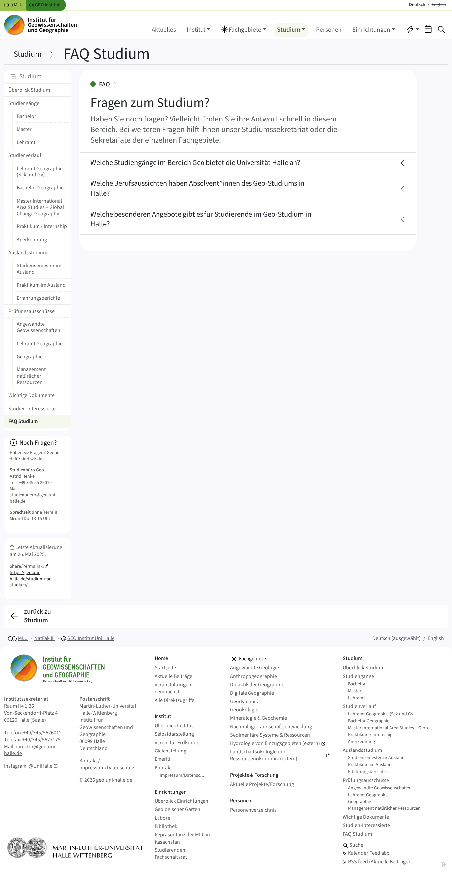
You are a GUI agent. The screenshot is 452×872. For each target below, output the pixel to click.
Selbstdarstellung (174, 734)
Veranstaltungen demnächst (173, 688)
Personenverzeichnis (253, 810)
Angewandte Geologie (254, 667)
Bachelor (26, 116)
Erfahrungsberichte (38, 298)
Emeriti (162, 759)
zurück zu (37, 616)
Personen (329, 29)
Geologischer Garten (177, 809)
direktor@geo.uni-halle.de (30, 750)
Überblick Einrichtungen (181, 801)
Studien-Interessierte (32, 408)
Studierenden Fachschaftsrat (171, 854)
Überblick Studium (29, 90)
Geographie (30, 356)
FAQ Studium (357, 834)
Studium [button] (288, 29)
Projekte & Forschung (254, 775)
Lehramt (26, 142)
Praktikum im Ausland (41, 285)
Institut (163, 716)
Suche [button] (356, 845)
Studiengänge (23, 103)
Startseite (165, 667)
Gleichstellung (170, 751)
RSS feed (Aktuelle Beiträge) (379, 861)
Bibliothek (166, 826)
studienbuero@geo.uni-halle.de (33, 498)
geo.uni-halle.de (114, 780)
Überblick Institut (174, 725)
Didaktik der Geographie (257, 684)
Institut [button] (196, 29)
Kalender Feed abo (369, 853)
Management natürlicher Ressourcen (31, 376)
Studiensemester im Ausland (39, 268)
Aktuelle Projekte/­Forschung (262, 784)
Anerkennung (32, 239)
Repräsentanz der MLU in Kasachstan (182, 838)
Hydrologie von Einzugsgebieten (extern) (275, 743)
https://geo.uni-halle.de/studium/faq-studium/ (31, 578)
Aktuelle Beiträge (173, 676)
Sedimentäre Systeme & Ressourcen (270, 735)
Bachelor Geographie (40, 187)
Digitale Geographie (252, 693)
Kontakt (88, 760)
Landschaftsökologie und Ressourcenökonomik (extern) (263, 755)
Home (161, 658)
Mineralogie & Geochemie (258, 718)
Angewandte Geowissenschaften (38, 327)
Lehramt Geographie (40, 343)
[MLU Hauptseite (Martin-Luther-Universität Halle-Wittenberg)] (75, 847)
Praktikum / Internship (42, 226)
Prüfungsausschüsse (31, 311)
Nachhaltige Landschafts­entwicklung (271, 726)
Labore (162, 818)
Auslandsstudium (27, 252)
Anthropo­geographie (253, 676)
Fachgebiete (252, 658)
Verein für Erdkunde (177, 742)
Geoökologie (244, 709)
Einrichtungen (171, 792)
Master (24, 129)
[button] (243, 30)
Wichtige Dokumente (31, 395)
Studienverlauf (24, 155)
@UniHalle (40, 766)
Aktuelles (164, 29)
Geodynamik (244, 701)
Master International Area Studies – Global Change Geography (40, 207)
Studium (28, 54)
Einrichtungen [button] (371, 29)
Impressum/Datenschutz (106, 767)
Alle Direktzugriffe (174, 700)
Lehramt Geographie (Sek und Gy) (40, 171)
